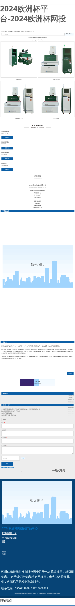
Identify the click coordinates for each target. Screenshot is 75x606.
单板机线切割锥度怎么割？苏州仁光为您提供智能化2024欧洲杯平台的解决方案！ (21, 409)
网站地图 (6, 600)
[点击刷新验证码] (23, 458)
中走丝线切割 (17, 31)
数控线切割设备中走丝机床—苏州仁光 (10, 411)
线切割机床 (10, 31)
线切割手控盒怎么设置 (6, 413)
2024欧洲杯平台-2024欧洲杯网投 (37, 2)
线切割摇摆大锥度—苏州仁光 (8, 415)
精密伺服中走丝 (19, 119)
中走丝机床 (56, 119)
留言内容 (4, 445)
